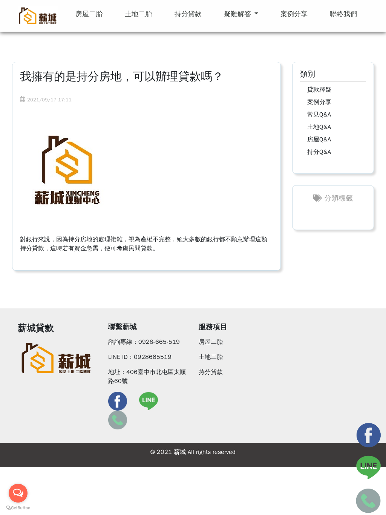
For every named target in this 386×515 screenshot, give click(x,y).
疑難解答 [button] (238, 14)
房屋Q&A (319, 139)
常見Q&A (319, 114)
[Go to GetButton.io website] (18, 507)
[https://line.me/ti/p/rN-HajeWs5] (148, 401)
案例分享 (319, 102)
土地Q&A (319, 127)
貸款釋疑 (319, 89)
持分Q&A (319, 152)
